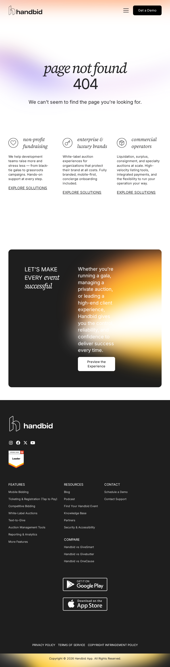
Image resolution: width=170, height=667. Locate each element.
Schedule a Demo (116, 492)
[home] (26, 10)
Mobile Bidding (18, 492)
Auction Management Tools (26, 527)
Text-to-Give (16, 520)
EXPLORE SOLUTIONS (27, 188)
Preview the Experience (96, 364)
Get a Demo (147, 10)
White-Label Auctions (22, 513)
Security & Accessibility (79, 527)
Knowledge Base (75, 513)
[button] (125, 10)
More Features (18, 541)
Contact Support (115, 499)
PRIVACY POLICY (43, 645)
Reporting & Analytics (22, 534)
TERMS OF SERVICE (71, 645)
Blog (67, 492)
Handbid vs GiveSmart (79, 547)
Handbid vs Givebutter (79, 554)
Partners (69, 520)
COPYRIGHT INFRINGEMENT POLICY (113, 645)
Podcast (69, 499)
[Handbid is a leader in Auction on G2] (16, 459)
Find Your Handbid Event (81, 506)
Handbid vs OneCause (79, 561)
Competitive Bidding (21, 506)
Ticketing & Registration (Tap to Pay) (32, 499)
